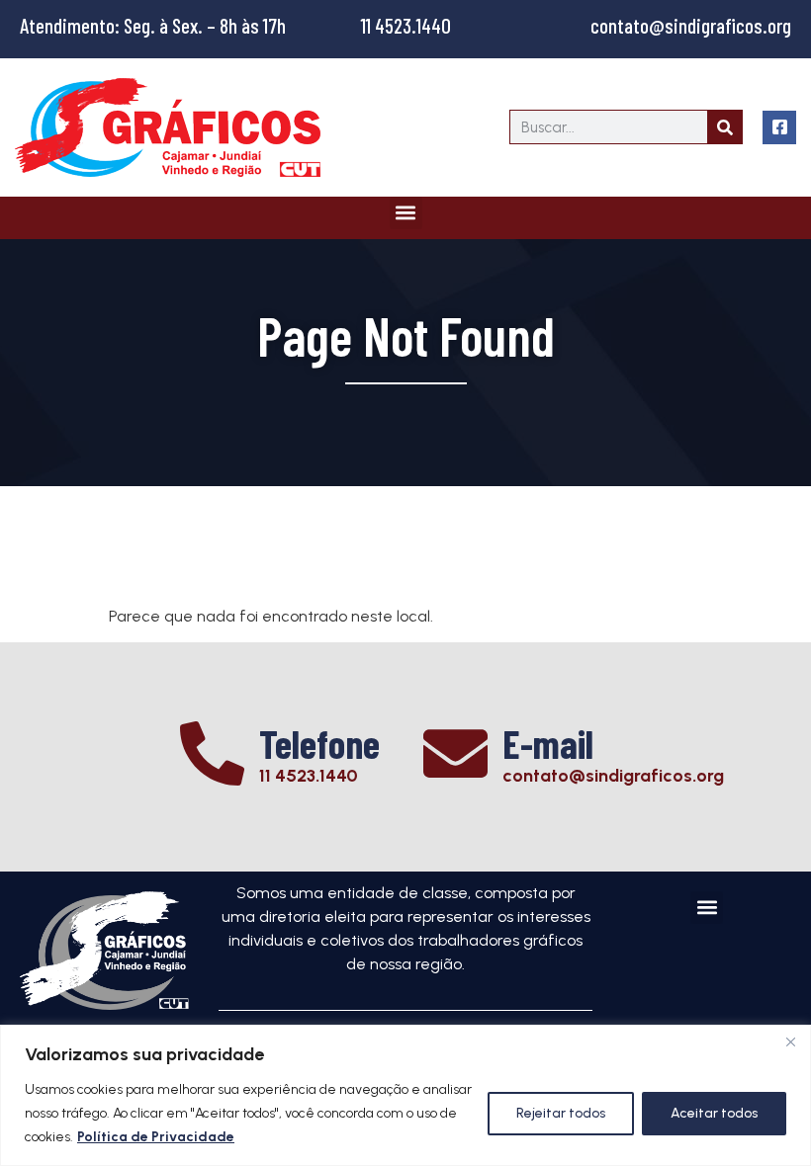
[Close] (790, 1041)
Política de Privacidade (155, 1136)
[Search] (724, 127)
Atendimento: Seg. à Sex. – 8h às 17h (153, 25)
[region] (405, 1095)
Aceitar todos (714, 1113)
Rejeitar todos (560, 1113)
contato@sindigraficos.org (690, 25)
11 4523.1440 (406, 25)
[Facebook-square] (779, 127)
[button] (406, 213)
